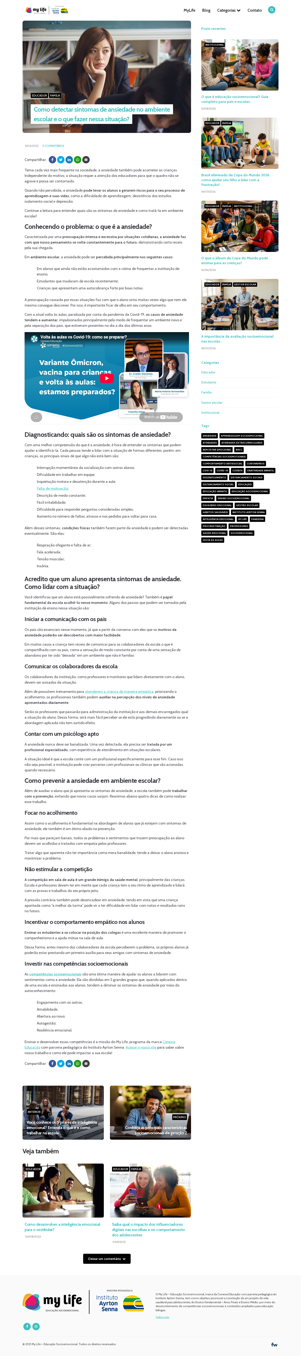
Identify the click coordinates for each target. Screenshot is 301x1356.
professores (239, 526)
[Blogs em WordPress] (274, 1344)
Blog (206, 10)
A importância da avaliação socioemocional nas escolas (237, 339)
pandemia (257, 519)
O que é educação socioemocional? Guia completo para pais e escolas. (234, 99)
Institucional (214, 44)
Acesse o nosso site (141, 1047)
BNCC (239, 449)
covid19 (237, 470)
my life (242, 519)
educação (245, 484)
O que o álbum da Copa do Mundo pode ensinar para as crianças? (234, 260)
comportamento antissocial (222, 463)
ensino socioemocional (234, 498)
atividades (210, 442)
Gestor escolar (245, 284)
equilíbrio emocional (217, 505)
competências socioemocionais (224, 456)
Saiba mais (162, 1317)
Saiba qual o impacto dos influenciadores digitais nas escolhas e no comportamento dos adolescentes (148, 1229)
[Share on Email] (86, 159)
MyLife (189, 10)
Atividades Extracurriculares (242, 442)
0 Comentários (53, 145)
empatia (208, 498)
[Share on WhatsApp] (77, 159)
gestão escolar (247, 505)
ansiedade (209, 435)
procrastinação (214, 526)
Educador (39, 95)
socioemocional (242, 533)
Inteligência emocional (218, 519)
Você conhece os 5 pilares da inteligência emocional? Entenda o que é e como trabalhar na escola (62, 1127)
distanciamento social (218, 484)
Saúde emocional (214, 533)
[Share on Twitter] (60, 159)
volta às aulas (213, 540)
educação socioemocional (250, 491)
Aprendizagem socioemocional (242, 435)
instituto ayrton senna (248, 512)
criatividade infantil (260, 470)
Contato (255, 10)
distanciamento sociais (247, 477)
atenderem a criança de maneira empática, (119, 691)
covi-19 (207, 470)
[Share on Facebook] (52, 159)
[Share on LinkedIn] (69, 159)
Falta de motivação (52, 488)
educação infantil (215, 491)
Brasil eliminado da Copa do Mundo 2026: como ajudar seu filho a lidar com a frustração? (235, 180)
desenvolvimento (214, 477)
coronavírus (256, 463)
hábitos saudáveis (215, 512)
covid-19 (222, 470)
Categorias (226, 10)
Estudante (208, 382)
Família (55, 95)
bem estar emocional (217, 449)
